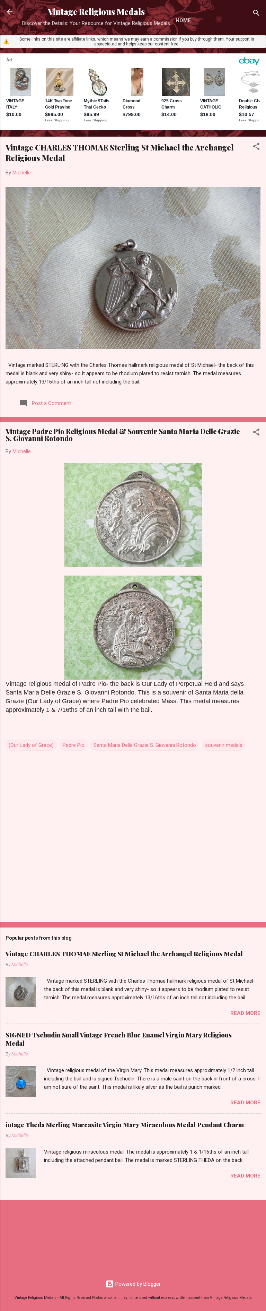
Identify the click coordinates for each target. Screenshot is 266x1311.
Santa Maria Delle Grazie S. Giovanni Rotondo (145, 745)
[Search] (256, 14)
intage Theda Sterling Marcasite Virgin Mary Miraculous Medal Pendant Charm (125, 1125)
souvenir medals (223, 745)
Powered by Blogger (137, 1284)
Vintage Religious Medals (96, 11)
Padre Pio (74, 745)
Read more (245, 1013)
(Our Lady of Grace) (31, 745)
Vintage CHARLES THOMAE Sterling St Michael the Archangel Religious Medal (124, 954)
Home (183, 20)
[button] (256, 147)
